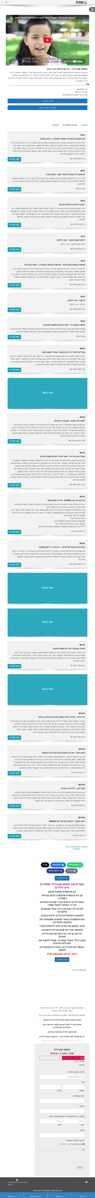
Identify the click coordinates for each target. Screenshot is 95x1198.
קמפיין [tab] (84, 125)
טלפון (81, 1106)
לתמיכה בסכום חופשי (47, 108)
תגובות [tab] (55, 125)
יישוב (60, 1125)
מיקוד (82, 1130)
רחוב (82, 1125)
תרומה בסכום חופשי (76, 1072)
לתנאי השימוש (66, 1144)
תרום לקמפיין (47, 101)
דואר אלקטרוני (77, 1096)
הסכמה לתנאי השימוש (74, 1140)
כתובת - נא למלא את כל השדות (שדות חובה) (66, 1116)
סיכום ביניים (79, 1061)
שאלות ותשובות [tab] (70, 125)
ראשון (82, 1091)
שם (82, 1082)
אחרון (59, 1091)
